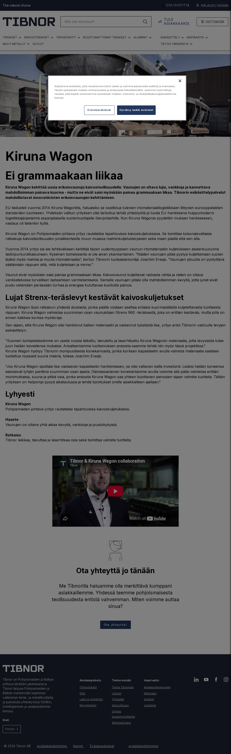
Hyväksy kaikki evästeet (136, 110)
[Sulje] (180, 81)
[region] (117, 98)
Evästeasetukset (99, 110)
